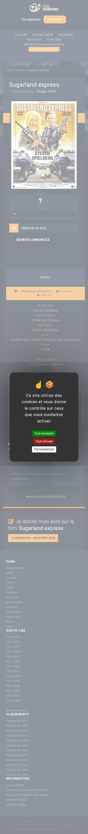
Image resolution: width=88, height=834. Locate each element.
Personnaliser (44, 449)
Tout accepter (44, 433)
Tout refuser (44, 441)
